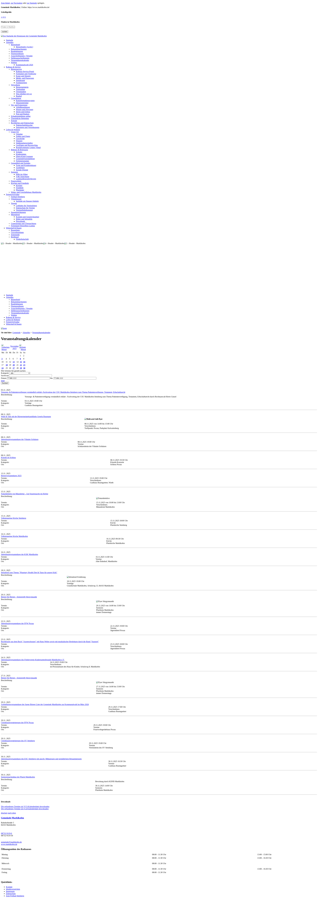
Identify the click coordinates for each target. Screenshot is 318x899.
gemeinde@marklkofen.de (11, 842)
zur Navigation (16, 3)
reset (3, 381)
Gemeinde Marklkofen (12, 818)
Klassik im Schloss (8, 457)
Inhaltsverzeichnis (13, 889)
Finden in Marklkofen (10, 22)
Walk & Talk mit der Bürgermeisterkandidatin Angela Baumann (26, 416)
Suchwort (5, 375)
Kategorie (5, 373)
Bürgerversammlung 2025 (11, 476)
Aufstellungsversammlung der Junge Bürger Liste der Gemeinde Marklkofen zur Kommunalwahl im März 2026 (45, 704)
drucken (4, 813)
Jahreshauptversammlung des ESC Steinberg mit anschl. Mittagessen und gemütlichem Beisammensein (41, 759)
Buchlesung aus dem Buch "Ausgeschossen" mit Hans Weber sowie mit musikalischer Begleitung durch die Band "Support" (50, 642)
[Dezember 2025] (22, 349)
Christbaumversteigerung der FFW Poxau (17, 723)
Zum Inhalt (5, 3)
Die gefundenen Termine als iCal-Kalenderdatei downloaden (25, 809)
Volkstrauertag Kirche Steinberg (13, 518)
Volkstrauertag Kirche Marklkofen (14, 536)
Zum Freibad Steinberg (15, 896)
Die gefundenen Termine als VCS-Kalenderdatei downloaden (25, 806)
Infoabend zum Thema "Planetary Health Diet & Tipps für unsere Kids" (29, 572)
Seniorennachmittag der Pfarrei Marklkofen (18, 777)
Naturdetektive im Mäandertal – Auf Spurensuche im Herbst (24, 494)
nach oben (12, 813)
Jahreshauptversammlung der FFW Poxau (17, 623)
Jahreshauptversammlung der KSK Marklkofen (19, 554)
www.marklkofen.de (9, 844)
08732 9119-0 (6, 833)
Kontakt (9, 887)
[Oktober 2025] (5, 349)
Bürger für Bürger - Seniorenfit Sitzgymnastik (19, 597)
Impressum (10, 891)
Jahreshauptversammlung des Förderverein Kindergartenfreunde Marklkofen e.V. (32, 660)
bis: (51, 378)
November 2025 (14, 347)
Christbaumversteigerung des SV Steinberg (18, 741)
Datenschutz (11, 894)
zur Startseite (32, 3)
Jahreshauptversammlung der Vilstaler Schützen (19, 439)
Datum (3, 378)
